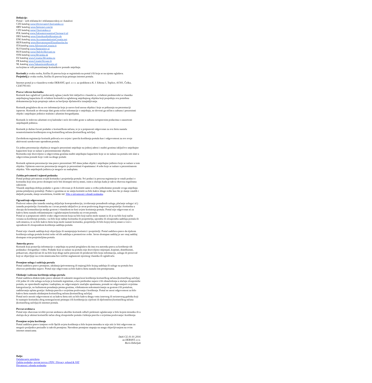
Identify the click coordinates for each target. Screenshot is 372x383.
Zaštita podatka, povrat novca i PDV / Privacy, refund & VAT (47, 362)
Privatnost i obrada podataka (31, 365)
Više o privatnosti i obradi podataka (84, 194)
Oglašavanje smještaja (28, 359)
